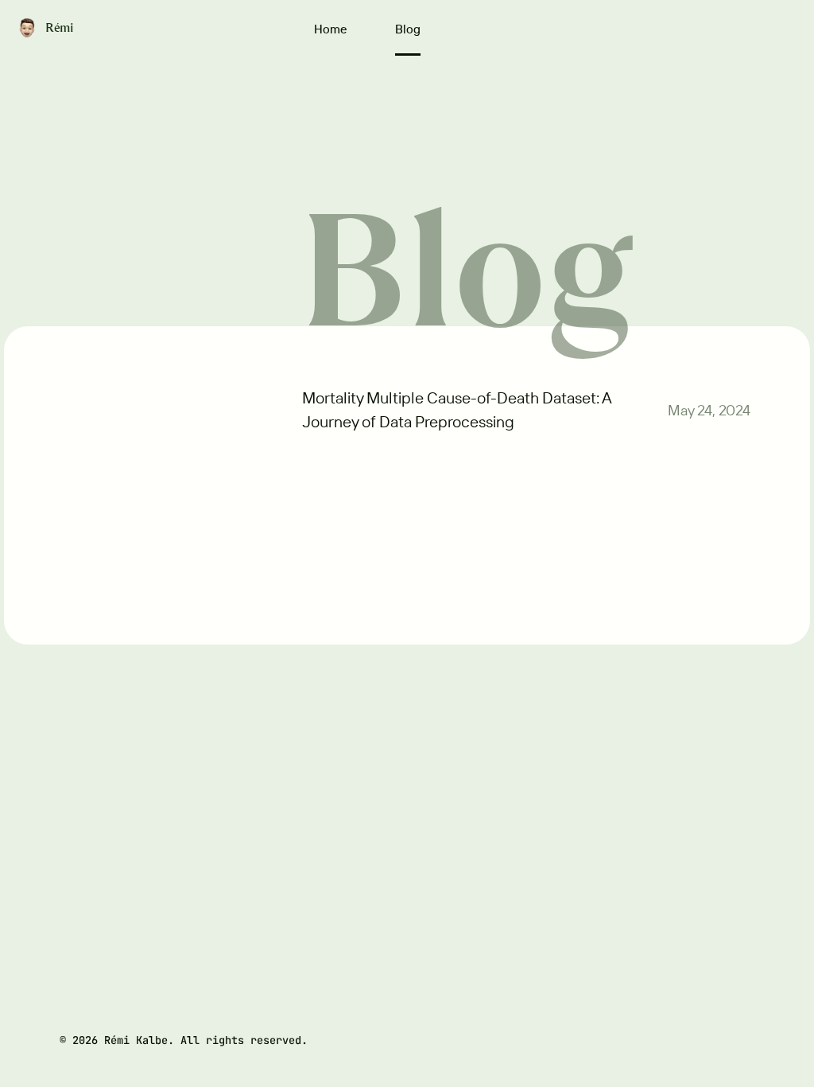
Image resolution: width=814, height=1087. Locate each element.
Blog (408, 29)
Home (330, 29)
